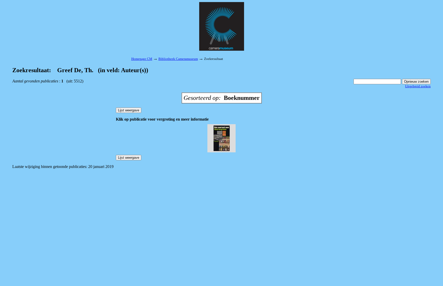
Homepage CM (141, 59)
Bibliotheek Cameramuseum (178, 59)
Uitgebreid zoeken (418, 86)
